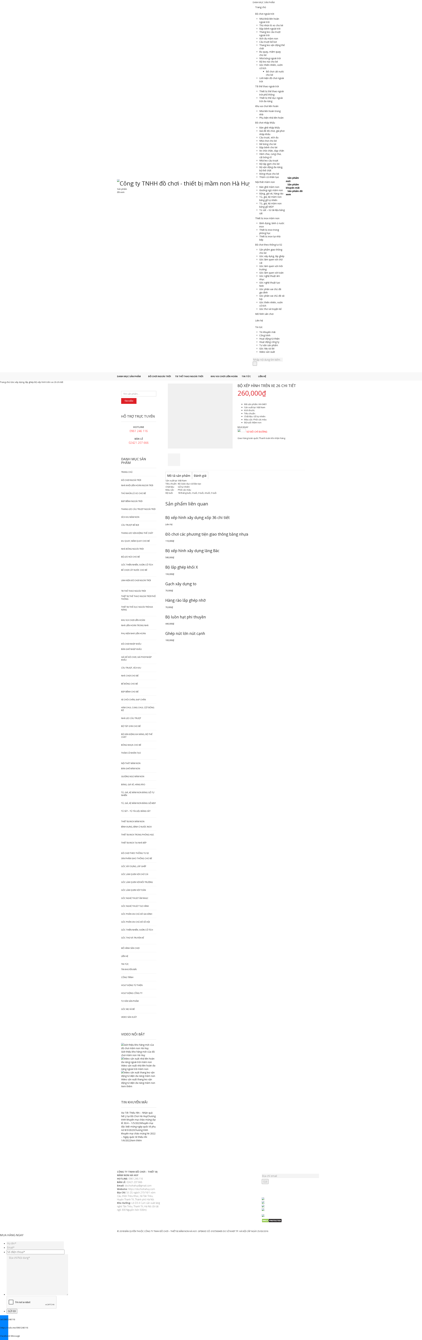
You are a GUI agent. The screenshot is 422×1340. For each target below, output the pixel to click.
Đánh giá (200, 476)
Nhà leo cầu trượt (268, 160)
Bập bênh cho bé (268, 147)
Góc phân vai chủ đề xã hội (135, 921)
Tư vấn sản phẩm (268, 345)
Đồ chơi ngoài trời (264, 13)
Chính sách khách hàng (177, 1184)
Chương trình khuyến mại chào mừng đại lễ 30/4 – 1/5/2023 (138, 1120)
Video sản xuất (267, 351)
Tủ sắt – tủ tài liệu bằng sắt (136, 811)
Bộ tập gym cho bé (269, 163)
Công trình (264, 335)
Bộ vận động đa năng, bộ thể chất (271, 169)
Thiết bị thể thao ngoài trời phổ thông (271, 93)
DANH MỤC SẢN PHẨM (129, 376)
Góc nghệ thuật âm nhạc (134, 898)
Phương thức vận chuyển (178, 1197)
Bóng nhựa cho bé (269, 173)
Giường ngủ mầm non (271, 190)
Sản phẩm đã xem (122, 190)
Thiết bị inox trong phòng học (269, 231)
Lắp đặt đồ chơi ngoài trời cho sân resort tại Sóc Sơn (231, 1188)
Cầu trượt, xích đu (268, 137)
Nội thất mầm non (265, 182)
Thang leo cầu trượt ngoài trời (138, 509)
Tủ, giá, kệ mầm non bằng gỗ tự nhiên (270, 198)
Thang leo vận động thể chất (137, 533)
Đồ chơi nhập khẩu (265, 122)
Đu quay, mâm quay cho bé (135, 541)
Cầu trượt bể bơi (268, 41)
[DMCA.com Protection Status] (283, 1221)
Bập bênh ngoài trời (269, 28)
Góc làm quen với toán (271, 272)
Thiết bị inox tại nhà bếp (134, 842)
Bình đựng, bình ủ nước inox (136, 826)
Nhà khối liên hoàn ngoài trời (269, 20)
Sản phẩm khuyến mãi (293, 186)
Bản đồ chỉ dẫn (173, 1180)
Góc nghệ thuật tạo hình (135, 906)
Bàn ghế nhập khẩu (269, 127)
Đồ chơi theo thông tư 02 (268, 244)
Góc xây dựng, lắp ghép (271, 256)
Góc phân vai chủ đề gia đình (136, 914)
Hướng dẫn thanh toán (177, 1193)
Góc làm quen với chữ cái (134, 874)
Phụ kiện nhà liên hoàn (271, 117)
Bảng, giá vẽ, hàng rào (271, 193)
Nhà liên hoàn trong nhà (135, 625)
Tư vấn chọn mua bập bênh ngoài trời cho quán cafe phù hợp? (233, 1181)
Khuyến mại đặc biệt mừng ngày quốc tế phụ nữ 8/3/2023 (138, 1127)
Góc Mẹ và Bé (266, 348)
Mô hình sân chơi (264, 313)
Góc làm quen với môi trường (137, 882)
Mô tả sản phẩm (178, 476)
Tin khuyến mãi (267, 332)
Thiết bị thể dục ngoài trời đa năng (271, 99)
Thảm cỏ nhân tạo (269, 177)
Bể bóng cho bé (267, 144)
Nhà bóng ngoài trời (270, 58)
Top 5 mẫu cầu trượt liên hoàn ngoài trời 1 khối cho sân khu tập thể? (233, 1204)
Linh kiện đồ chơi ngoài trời (136, 580)
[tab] (178, 476)
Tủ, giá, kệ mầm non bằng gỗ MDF (270, 205)
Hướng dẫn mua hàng (177, 1189)
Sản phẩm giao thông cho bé (136, 858)
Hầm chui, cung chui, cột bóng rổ (270, 155)
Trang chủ (260, 7)
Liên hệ (259, 320)
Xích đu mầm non (268, 38)
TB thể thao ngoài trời (267, 86)
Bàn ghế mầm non (269, 186)
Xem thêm (126, 1086)
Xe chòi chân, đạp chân (271, 150)
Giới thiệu (170, 1171)
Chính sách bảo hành (176, 1210)
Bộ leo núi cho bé (268, 61)
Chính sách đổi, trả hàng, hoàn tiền (183, 1206)
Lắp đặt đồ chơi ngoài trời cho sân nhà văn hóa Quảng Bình (234, 1196)
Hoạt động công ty (269, 341)
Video (168, 1176)
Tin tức (259, 327)
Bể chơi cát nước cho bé (134, 570)
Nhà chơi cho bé (268, 140)
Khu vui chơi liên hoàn (266, 106)
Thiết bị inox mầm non (267, 218)
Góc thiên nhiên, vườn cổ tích (137, 564)
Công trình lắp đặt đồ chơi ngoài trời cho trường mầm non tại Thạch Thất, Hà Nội (235, 1173)
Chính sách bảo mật (176, 1201)
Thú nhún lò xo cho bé (271, 25)
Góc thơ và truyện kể (270, 309)
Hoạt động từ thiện (269, 338)
